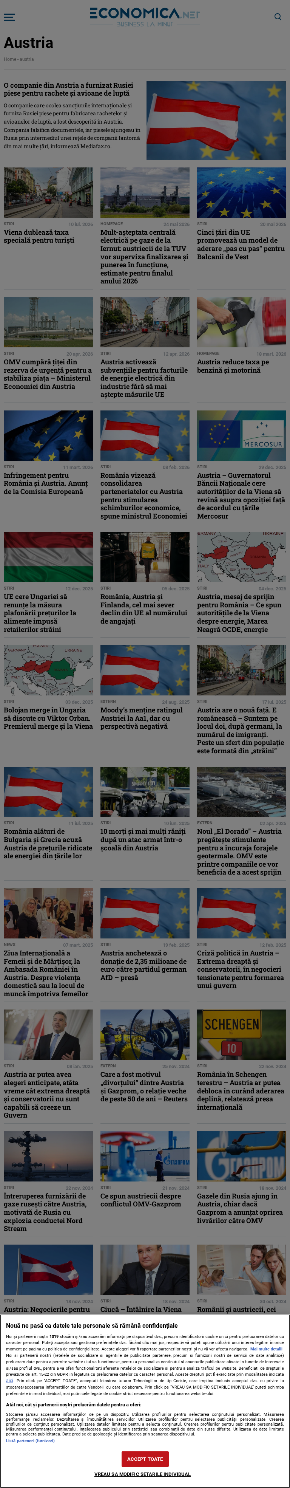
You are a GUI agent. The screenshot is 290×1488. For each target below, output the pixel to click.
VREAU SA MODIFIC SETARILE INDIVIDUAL (142, 1474)
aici (9, 1380)
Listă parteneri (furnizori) (30, 1440)
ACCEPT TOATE (145, 1459)
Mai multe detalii (266, 1349)
